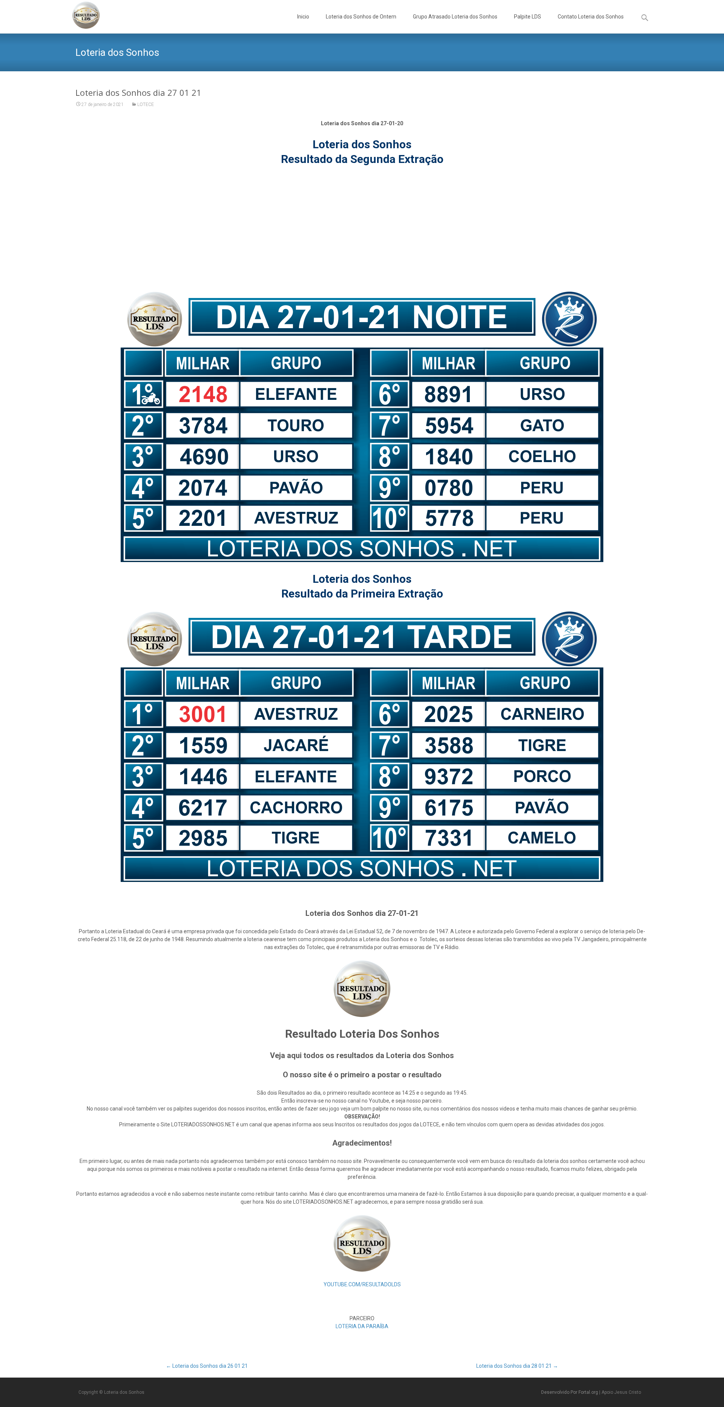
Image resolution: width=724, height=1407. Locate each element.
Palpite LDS (527, 17)
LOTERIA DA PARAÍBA (362, 1326)
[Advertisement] (362, 228)
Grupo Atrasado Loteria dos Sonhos (455, 17)
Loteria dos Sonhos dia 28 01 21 (517, 1366)
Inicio (303, 17)
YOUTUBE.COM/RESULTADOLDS (362, 1284)
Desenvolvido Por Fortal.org (570, 1392)
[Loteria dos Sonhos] (80, 15)
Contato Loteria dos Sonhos (591, 17)
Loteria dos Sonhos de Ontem (361, 17)
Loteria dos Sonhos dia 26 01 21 (207, 1366)
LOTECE (145, 104)
